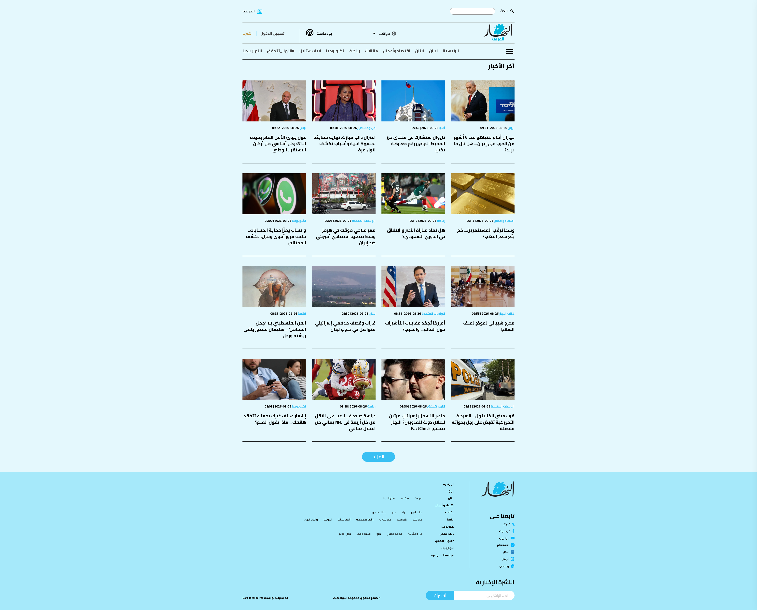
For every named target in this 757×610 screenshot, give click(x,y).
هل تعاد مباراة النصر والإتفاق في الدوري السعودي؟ (416, 233)
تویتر (506, 524)
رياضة (354, 50)
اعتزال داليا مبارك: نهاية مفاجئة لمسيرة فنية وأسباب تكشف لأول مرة (344, 143)
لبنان (419, 50)
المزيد (378, 456)
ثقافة (301, 313)
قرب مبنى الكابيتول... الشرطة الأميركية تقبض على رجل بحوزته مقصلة (483, 422)
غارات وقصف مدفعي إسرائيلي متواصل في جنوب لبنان (345, 326)
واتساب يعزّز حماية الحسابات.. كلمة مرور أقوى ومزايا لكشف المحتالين (276, 236)
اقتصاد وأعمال (396, 50)
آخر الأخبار (501, 66)
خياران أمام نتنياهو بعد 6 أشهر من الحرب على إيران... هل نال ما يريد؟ (484, 143)
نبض (506, 552)
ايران (433, 50)
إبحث (504, 11)
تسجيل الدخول (272, 33)
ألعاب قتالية (344, 519)
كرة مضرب (385, 519)
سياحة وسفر (364, 533)
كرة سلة (402, 519)
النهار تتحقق (436, 406)
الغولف (327, 519)
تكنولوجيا (335, 50)
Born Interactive (252, 597)
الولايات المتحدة (363, 221)
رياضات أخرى (311, 519)
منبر (394, 512)
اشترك (247, 33)
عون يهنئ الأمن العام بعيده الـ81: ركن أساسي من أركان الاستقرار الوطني (278, 143)
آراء (403, 512)
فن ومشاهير (366, 128)
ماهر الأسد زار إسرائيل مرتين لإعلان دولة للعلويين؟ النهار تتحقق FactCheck (417, 422)
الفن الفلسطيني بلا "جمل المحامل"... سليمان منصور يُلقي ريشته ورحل (274, 329)
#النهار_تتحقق (281, 50)
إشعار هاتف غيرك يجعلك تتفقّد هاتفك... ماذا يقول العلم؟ (275, 419)
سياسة (418, 498)
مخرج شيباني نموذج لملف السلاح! (489, 326)
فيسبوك (504, 531)
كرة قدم (417, 519)
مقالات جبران (379, 512)
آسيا (441, 128)
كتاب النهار (507, 313)
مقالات (371, 50)
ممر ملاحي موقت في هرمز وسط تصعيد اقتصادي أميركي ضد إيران (346, 236)
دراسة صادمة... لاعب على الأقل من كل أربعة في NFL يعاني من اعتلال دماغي (345, 422)
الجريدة (248, 11)
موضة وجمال (394, 533)
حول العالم (345, 533)
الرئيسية (451, 50)
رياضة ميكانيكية (365, 519)
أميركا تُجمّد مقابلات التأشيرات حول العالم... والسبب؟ (415, 326)
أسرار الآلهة (389, 498)
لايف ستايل (310, 50)
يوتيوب (504, 538)
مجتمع (405, 498)
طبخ (378, 533)
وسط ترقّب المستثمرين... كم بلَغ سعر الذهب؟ (486, 233)
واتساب (504, 566)
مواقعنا (384, 33)
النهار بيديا (252, 50)
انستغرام (503, 545)
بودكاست (324, 33)
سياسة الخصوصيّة (442, 555)
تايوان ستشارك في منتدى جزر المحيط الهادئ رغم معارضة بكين (416, 143)
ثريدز (505, 559)
